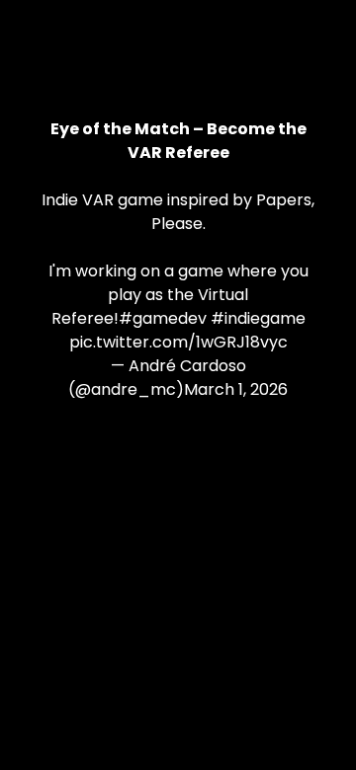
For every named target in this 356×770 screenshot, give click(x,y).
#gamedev (163, 318)
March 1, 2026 (236, 389)
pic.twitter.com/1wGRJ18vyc (178, 342)
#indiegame (258, 318)
